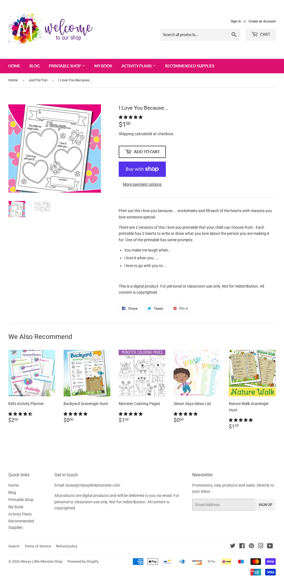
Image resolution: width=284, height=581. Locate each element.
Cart (264, 34)
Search (13, 546)
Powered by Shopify (82, 561)
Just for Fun (38, 80)
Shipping (126, 134)
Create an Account (262, 21)
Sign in (236, 21)
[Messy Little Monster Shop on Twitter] (232, 546)
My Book (103, 66)
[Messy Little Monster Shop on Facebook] (242, 546)
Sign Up (265, 505)
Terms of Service (37, 546)
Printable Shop (65, 66)
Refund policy (66, 546)
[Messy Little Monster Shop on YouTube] (270, 546)
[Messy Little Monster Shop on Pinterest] (251, 546)
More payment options (142, 184)
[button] (131, 117)
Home (14, 66)
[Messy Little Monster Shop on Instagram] (260, 546)
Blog (34, 66)
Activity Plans (137, 66)
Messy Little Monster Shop (41, 561)
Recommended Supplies (189, 66)
